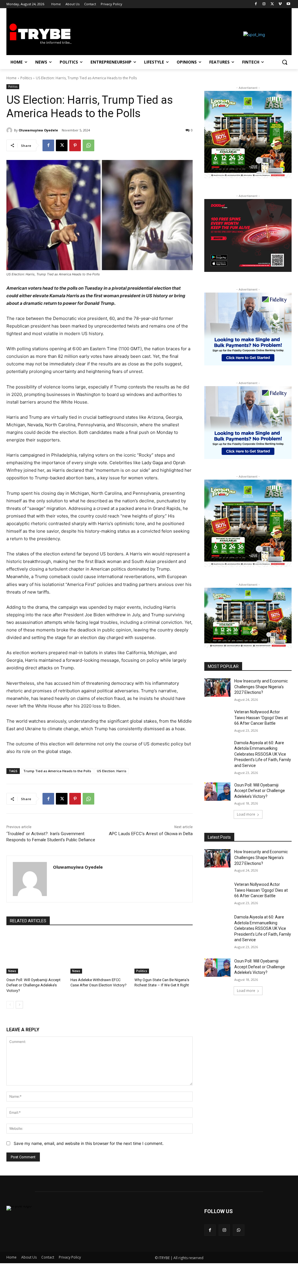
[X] (272, 4)
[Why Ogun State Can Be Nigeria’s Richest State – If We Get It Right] (163, 953)
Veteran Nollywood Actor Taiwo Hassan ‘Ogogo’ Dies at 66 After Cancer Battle (261, 718)
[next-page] (19, 1005)
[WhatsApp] (88, 145)
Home (11, 77)
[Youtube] (288, 4)
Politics (26, 77)
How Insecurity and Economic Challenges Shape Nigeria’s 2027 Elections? (261, 687)
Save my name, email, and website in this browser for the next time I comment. (89, 1143)
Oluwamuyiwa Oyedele (38, 130)
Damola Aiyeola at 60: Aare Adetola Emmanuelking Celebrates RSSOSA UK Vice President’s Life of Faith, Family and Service (262, 754)
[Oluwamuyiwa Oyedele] (10, 130)
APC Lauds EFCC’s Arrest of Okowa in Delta (151, 833)
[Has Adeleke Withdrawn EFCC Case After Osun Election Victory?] (99, 953)
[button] (285, 62)
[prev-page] (10, 1005)
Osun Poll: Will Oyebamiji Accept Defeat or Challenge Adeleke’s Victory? (33, 985)
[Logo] (40, 34)
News (12, 971)
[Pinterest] (75, 145)
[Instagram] (264, 4)
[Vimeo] (280, 4)
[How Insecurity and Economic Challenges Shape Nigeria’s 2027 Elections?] (217, 687)
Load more (246, 814)
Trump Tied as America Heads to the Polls (57, 771)
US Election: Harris (111, 771)
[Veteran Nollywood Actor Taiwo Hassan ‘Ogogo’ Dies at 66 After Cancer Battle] (217, 718)
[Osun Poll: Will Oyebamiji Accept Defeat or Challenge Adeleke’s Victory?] (35, 953)
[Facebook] (256, 4)
